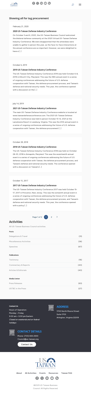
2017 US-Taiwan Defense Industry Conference (34, 185)
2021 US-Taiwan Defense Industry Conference (34, 108)
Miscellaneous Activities (19, 241)
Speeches (13, 247)
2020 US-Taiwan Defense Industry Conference (34, 31)
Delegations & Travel (18, 236)
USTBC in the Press (17, 288)
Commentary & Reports (19, 265)
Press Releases (15, 283)
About (19, 373)
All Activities (30, 373)
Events (42, 373)
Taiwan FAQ (66, 373)
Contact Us (26, 344)
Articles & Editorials (18, 270)
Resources (53, 373)
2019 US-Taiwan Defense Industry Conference (34, 69)
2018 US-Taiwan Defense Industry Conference (34, 146)
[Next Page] (57, 217)
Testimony (13, 260)
